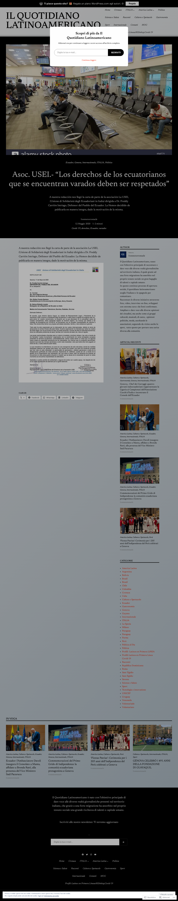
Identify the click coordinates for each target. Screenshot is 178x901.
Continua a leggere (89, 60)
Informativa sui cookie (51, 896)
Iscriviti (116, 52)
